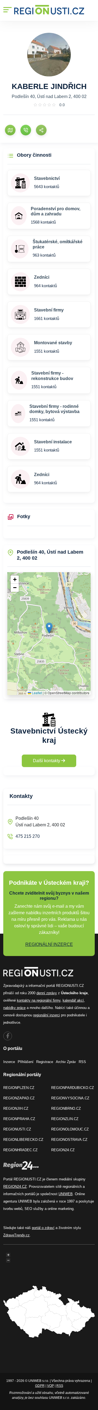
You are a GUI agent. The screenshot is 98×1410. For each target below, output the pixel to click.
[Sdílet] (41, 130)
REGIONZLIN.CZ (64, 1119)
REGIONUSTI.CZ (17, 1129)
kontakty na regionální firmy (38, 1000)
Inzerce (9, 1062)
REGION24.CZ (63, 1150)
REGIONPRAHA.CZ (19, 1119)
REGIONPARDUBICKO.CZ (72, 1088)
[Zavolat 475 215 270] (25, 130)
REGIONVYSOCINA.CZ (70, 1098)
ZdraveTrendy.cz (16, 1235)
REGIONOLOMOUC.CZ (70, 1129)
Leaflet (36, 692)
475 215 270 (28, 836)
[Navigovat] (10, 130)
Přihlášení (25, 1062)
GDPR (40, 1386)
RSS (82, 1062)
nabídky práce (14, 1008)
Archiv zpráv (66, 1062)
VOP (50, 1386)
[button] (49, 628)
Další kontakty (47, 760)
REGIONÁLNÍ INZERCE (49, 944)
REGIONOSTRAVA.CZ (69, 1140)
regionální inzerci (46, 1015)
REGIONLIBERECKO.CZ (23, 1140)
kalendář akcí (73, 1000)
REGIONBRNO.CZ (66, 1108)
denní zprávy (46, 993)
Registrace (44, 1062)
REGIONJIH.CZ (15, 1108)
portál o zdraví (43, 1228)
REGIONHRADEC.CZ (20, 1150)
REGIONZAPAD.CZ (19, 1098)
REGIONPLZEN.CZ (18, 1088)
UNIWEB (66, 1194)
